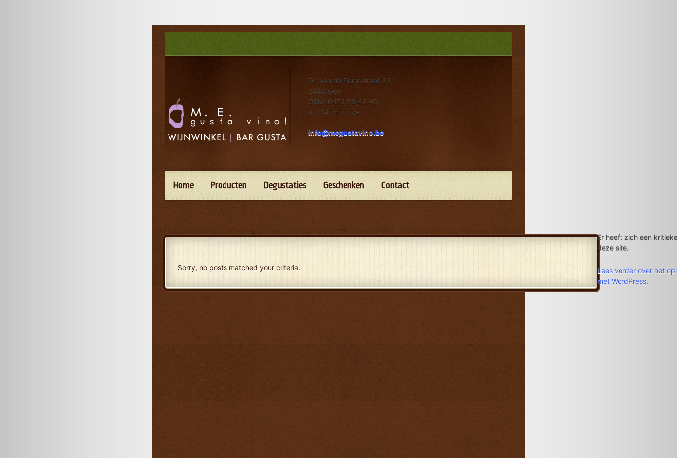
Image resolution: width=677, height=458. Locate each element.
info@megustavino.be (346, 132)
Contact (395, 185)
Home (183, 185)
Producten (229, 185)
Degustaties (285, 185)
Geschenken (343, 185)
